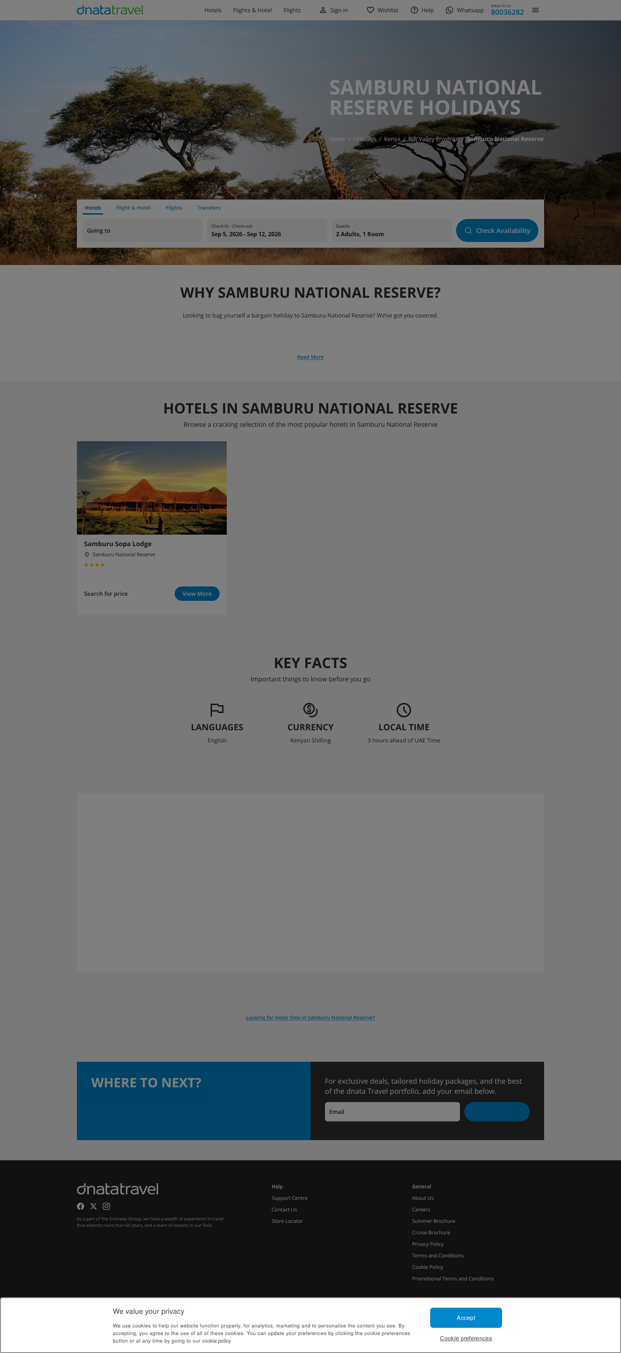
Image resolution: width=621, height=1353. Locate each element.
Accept (466, 1317)
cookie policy (216, 1340)
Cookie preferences (466, 1338)
